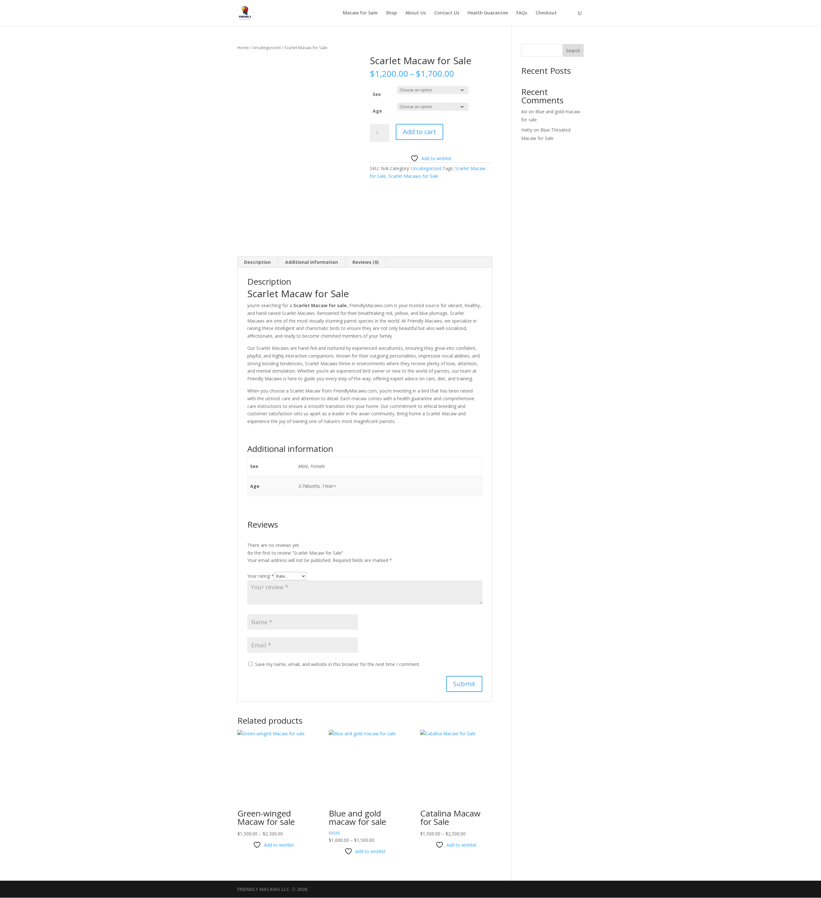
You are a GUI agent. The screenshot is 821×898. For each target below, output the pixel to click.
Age (377, 111)
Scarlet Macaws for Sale (413, 176)
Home (243, 47)
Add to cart (419, 131)
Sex (377, 94)
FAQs (521, 13)
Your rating (260, 576)
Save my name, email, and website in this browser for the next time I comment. (337, 664)
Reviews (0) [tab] (365, 262)
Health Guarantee (488, 13)
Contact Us (446, 13)
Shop (391, 13)
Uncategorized (266, 47)
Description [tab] (257, 262)
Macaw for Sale (360, 13)
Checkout (546, 13)
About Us (415, 13)
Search (573, 50)
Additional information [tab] (311, 262)
